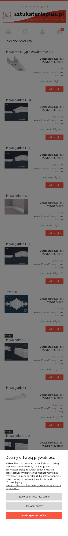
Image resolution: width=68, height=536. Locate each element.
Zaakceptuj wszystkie (34, 515)
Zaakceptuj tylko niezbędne (34, 496)
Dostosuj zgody (34, 505)
